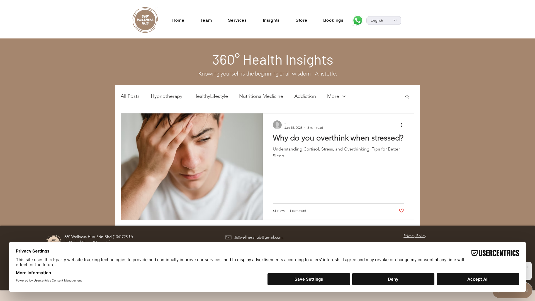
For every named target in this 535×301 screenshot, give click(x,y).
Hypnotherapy (166, 96)
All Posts (130, 96)
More (333, 96)
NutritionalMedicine (261, 96)
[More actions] (403, 125)
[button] (407, 97)
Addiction (305, 96)
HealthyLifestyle (210, 96)
